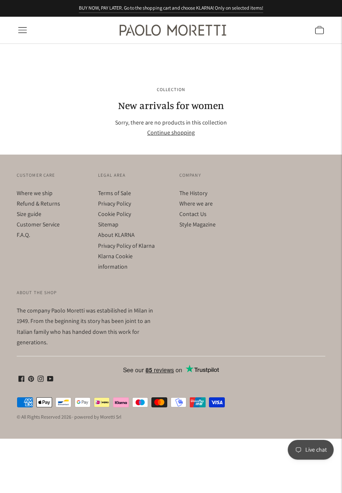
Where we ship (35, 193)
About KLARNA (116, 235)
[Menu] (22, 30)
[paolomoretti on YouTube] (50, 380)
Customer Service (38, 224)
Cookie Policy (114, 214)
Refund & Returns (38, 203)
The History (193, 193)
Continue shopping (171, 132)
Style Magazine (197, 224)
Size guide (29, 214)
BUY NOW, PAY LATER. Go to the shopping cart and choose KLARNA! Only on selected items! (171, 8)
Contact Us (192, 214)
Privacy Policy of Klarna (126, 245)
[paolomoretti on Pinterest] (31, 380)
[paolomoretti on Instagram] (41, 380)
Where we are (196, 203)
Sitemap (108, 224)
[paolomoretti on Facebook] (21, 380)
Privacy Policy (114, 203)
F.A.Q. (23, 235)
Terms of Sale (114, 193)
